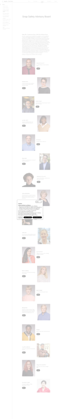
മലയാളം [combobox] (37, 201)
